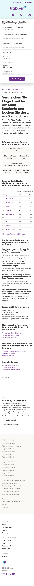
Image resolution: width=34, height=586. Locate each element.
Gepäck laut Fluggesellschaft (11, 502)
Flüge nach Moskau (8, 449)
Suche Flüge (17, 79)
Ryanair (8, 195)
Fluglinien (5, 499)
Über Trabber (6, 540)
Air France (8, 225)
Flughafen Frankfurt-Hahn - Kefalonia (14, 351)
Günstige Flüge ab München (11, 488)
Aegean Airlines (10, 202)
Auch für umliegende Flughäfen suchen (14, 38)
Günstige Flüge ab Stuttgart (10, 494)
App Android (6, 546)
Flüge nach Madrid (8, 457)
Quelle (3, 397)
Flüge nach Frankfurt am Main (11, 462)
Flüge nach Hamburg (8, 467)
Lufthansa (8, 210)
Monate (4, 504)
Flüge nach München (8, 475)
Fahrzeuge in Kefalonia (11, 424)
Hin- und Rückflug (9, 27)
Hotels (4, 530)
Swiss (7, 206)
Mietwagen (6, 533)
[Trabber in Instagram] (3, 575)
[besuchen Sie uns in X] (9, 575)
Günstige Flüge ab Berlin (9, 483)
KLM (7, 222)
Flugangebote (7, 527)
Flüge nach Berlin (7, 454)
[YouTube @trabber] (13, 575)
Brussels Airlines (10, 229)
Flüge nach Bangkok (8, 451)
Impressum (5, 570)
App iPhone (6, 549)
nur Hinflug (21, 27)
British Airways (10, 214)
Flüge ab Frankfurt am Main (10, 365)
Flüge (4, 524)
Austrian (8, 218)
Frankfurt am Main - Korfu (10, 337)
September (5, 507)
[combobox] (17, 34)
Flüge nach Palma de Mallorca (11, 446)
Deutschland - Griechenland (11, 369)
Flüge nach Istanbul (8, 464)
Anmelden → (28, 2)
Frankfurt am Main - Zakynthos (12, 333)
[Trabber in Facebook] (6, 575)
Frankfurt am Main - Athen (10, 335)
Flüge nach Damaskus (9, 473)
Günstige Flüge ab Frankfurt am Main (13, 480)
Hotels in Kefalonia (9, 420)
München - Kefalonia (8, 356)
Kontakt (5, 556)
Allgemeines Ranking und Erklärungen (14, 234)
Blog (3, 543)
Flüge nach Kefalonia (8, 367)
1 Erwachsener (7, 67)
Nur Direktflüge (8, 62)
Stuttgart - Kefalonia (8, 353)
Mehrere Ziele (9, 29)
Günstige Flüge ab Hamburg (11, 491)
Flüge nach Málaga (8, 470)
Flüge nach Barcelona (9, 443)
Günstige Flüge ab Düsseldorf (11, 486)
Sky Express (9, 198)
